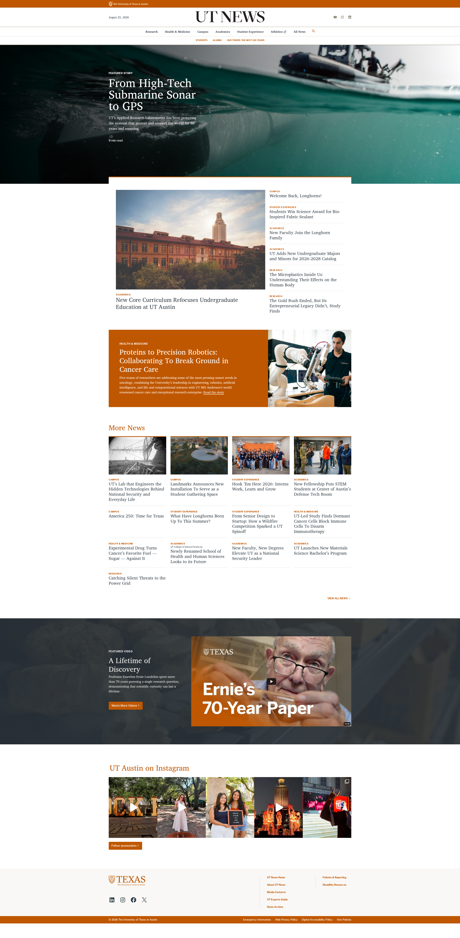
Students (201, 40)
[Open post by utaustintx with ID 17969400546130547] (278, 807)
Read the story (213, 392)
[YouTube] (335, 17)
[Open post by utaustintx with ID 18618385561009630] (181, 807)
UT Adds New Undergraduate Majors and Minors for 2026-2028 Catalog (305, 256)
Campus (202, 31)
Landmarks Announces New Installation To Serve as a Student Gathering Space (197, 489)
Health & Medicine (177, 31)
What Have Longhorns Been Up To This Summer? (197, 518)
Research (152, 31)
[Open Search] (313, 31)
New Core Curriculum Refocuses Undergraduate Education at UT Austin (177, 303)
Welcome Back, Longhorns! (296, 195)
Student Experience (250, 31)
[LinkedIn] (349, 17)
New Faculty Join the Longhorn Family (300, 235)
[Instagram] (342, 17)
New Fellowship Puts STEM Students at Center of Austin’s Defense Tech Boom (322, 489)
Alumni (217, 40)
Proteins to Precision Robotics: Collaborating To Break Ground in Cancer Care (173, 360)
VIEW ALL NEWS (337, 598)
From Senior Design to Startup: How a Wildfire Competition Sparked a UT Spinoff (257, 523)
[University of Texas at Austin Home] (128, 4)
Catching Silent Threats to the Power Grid (137, 580)
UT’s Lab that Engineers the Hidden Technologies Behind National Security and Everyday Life (136, 491)
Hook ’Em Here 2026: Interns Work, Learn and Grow (260, 486)
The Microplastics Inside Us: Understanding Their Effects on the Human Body (303, 279)
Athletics (277, 31)
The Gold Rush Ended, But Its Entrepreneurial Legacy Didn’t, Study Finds (305, 305)
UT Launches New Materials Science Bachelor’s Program (321, 550)
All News (299, 31)
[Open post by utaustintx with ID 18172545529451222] (230, 807)
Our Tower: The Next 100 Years (245, 40)
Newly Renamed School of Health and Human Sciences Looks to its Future (197, 556)
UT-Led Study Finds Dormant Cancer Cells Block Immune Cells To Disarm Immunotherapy (322, 523)
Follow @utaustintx (124, 845)
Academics (222, 31)
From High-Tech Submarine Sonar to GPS (152, 94)
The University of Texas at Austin (137, 919)
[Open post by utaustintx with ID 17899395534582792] (133, 807)
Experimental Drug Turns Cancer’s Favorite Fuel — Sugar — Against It (133, 553)
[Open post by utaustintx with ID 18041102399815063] (327, 807)
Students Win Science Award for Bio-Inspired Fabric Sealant (305, 214)
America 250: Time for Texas (137, 516)
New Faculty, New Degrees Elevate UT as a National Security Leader (258, 553)
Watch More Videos (124, 705)
